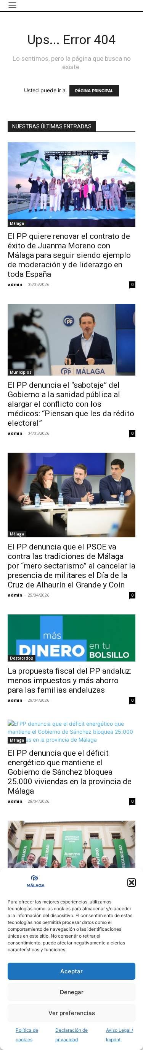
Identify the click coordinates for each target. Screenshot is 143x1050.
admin (15, 284)
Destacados (21, 658)
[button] (131, 882)
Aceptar (71, 971)
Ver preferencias (71, 1013)
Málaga (17, 223)
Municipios (21, 372)
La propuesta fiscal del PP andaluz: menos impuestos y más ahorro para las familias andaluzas (70, 680)
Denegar (72, 992)
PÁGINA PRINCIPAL (94, 90)
